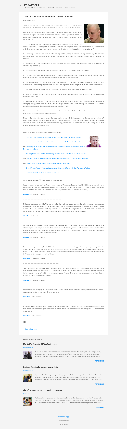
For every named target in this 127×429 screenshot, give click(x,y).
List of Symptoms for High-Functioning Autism (42, 390)
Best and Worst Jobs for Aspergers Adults (40, 367)
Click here (27, 194)
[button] (102, 16)
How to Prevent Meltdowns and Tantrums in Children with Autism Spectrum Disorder (53, 137)
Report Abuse (63, 425)
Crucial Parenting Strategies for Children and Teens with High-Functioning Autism (58, 168)
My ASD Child (31, 4)
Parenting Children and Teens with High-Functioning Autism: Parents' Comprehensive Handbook (57, 158)
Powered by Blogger (63, 417)
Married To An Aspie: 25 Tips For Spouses (40, 344)
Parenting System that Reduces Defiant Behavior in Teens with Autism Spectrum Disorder (55, 142)
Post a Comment (31, 329)
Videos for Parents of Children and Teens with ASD (42, 173)
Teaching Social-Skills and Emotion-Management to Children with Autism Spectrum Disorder (56, 154)
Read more (99, 361)
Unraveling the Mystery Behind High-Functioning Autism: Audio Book (48, 163)
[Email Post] (24, 323)
